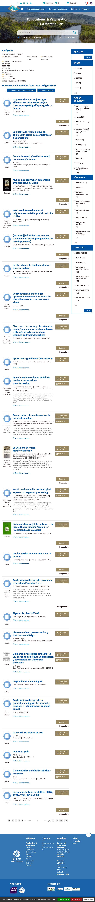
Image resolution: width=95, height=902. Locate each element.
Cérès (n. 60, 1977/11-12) (25, 738)
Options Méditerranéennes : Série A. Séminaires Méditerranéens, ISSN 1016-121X (32, 389)
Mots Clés (79, 247)
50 (57, 821)
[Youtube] (21, 3)
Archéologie (42, 533)
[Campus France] (22, 890)
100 (61, 821)
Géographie (42, 560)
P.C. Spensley (17, 755)
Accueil (22, 9)
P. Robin (16, 586)
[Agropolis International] (68, 889)
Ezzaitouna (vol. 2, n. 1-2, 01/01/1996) (29, 143)
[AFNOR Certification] (13, 890)
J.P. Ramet (25, 421)
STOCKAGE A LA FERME (11, 57)
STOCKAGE (19, 54)
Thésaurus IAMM (8, 54)
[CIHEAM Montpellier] (16, 856)
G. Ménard (26, 271)
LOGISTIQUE (8, 76)
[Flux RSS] (30, 3)
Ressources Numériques (58, 9)
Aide (60, 37)
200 (66, 821)
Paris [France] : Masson (28, 560)
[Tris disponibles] (5, 91)
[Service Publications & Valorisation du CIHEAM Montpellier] (14, 8)
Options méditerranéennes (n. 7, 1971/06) (31, 779)
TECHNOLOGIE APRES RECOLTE (15, 81)
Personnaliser (88, 899)
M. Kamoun (17, 421)
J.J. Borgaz (16, 666)
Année (77, 63)
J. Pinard (16, 560)
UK (91, 3)
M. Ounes (16, 306)
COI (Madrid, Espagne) (20, 220)
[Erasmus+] (59, 889)
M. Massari (27, 496)
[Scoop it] (24, 3)
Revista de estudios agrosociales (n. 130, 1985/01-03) (35, 641)
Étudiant (74, 9)
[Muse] (51, 889)
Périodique (79, 177)
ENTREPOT (8, 74)
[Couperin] (76, 889)
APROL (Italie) (34, 220)
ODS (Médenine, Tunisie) (21, 245)
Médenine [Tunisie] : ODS (40, 245)
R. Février (29, 454)
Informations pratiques (36, 9)
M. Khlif (15, 141)
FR (86, 3)
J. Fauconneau (18, 387)
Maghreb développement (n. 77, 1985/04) (31, 617)
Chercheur (85, 9)
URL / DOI (61, 384)
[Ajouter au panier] (57, 100)
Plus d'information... (22, 115)
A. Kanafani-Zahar (19, 186)
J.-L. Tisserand (17, 454)
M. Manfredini (18, 496)
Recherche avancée (71, 37)
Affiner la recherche (46, 90)
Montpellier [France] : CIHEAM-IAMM (32, 586)
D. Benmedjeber (18, 712)
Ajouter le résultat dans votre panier (22, 90)
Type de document (79, 99)
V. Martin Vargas (18, 639)
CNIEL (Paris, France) (20, 798)
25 (53, 821)
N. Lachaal (16, 112)
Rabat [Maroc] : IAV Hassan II (35, 338)
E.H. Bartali (17, 338)
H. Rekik (22, 141)
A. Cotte (15, 777)
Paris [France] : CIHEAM (32, 387)
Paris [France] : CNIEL (36, 798)
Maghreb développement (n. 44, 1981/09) (31, 684)
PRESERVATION (9, 79)
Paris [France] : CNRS (29, 533)
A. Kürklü (16, 163)
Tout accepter (64, 899)
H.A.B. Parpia (17, 736)
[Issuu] (27, 3)
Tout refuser (77, 899)
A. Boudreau (17, 271)
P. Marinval (17, 533)
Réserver (62, 121)
